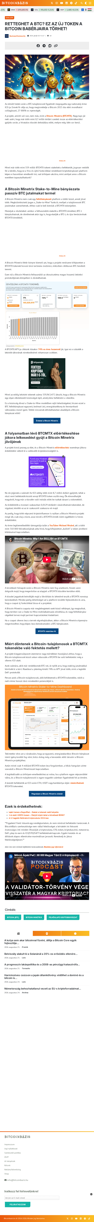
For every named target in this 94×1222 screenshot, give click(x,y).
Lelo (24, 958)
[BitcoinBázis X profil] (52, 3)
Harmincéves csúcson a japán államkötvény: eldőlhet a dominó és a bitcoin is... (44, 977)
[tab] (18, 933)
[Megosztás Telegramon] (44, 46)
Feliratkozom (18, 1204)
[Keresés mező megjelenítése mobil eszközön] (82, 3)
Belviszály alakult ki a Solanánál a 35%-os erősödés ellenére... (41, 953)
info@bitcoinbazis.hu (17, 1180)
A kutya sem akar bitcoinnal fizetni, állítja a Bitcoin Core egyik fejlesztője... (40, 942)
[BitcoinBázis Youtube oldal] (61, 3)
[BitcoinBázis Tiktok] (76, 3)
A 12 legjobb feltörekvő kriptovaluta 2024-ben (29, 818)
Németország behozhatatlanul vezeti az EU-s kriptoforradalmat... (42, 988)
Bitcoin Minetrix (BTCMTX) (59, 115)
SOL (35, 10)
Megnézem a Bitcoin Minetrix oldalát (47, 793)
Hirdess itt (62, 161)
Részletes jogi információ (53, 847)
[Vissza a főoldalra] (15, 2)
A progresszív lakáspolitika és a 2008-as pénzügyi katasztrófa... (42, 964)
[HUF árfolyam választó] (90, 10)
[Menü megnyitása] (90, 3)
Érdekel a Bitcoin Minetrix (47, 420)
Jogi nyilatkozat (10, 1148)
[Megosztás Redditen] (50, 46)
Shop (6, 1173)
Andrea (25, 992)
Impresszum (9, 1144)
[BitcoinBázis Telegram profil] (71, 3)
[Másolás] (56, 46)
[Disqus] (47, 1029)
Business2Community (17, 36)
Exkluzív (9, 18)
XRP (61, 10)
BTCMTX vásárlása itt (47, 631)
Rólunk (7, 1165)
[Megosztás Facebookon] (38, 46)
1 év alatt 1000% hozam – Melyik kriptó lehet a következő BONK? (37, 815)
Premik (25, 947)
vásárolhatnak (77, 783)
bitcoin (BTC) (13, 917)
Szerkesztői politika (12, 1153)
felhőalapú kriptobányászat (63, 917)
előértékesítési (62, 447)
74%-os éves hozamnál (49, 349)
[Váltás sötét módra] (86, 3)
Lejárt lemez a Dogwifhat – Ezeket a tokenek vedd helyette (34, 812)
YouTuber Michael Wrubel (61, 525)
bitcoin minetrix (34, 917)
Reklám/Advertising (12, 1169)
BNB (11, 10)
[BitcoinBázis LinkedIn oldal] (66, 3)
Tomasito (26, 968)
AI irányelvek (9, 1161)
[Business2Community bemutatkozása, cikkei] (7, 36)
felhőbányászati (44, 199)
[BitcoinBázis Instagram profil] (57, 3)
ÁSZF (6, 1157)
